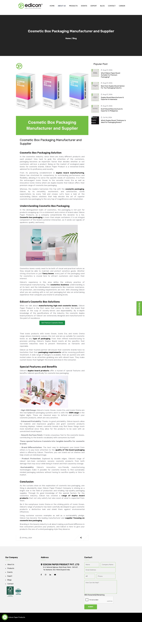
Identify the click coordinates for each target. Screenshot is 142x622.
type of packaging (41, 338)
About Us (62, 6)
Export (94, 6)
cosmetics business (59, 285)
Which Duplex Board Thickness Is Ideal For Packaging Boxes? (113, 121)
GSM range (74, 413)
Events (84, 6)
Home (52, 6)
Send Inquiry (139, 308)
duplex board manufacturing (70, 173)
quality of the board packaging (70, 450)
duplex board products (38, 370)
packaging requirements (49, 352)
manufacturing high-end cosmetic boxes (58, 305)
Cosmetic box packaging (31, 217)
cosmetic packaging (74, 189)
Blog (102, 6)
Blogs (9, 580)
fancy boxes (48, 273)
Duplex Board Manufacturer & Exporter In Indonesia (112, 98)
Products (73, 6)
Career (122, 6)
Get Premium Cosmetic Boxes (52, 323)
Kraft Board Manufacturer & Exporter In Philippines (111, 110)
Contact (112, 6)
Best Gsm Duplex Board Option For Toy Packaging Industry (113, 87)
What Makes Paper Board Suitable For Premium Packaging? (110, 75)
